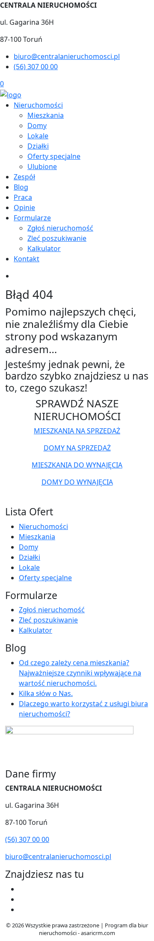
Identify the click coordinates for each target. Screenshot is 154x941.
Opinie (24, 207)
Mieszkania (45, 115)
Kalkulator (44, 248)
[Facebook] (22, 889)
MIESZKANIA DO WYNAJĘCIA (77, 465)
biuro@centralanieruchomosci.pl (67, 56)
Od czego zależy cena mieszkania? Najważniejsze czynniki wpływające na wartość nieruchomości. (80, 673)
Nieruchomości (38, 105)
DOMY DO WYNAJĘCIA (77, 482)
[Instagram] (22, 899)
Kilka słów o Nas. (46, 693)
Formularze (32, 217)
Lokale (37, 135)
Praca (23, 197)
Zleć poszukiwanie (56, 238)
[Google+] (22, 909)
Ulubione (42, 166)
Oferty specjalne (53, 156)
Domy (37, 125)
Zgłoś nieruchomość (60, 228)
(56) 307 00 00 (36, 66)
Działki (38, 146)
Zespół (24, 176)
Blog (21, 187)
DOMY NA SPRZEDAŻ (77, 448)
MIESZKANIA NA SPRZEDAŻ (77, 430)
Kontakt (26, 258)
